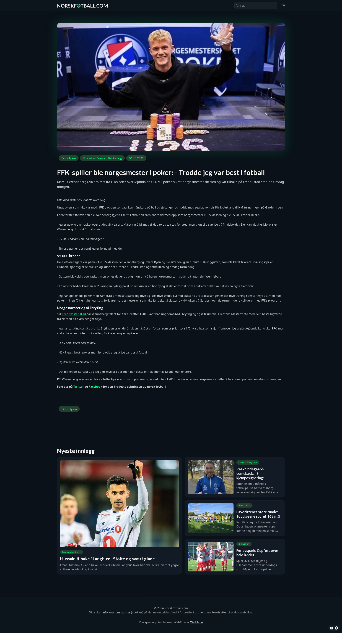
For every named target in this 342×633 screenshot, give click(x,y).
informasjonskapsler (116, 612)
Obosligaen (68, 158)
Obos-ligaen (69, 409)
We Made (196, 622)
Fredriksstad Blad (74, 314)
